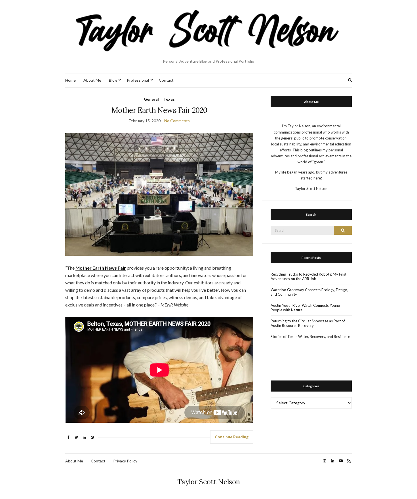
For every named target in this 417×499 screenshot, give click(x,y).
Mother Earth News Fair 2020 (159, 110)
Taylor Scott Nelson (208, 481)
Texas (169, 99)
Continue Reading (231, 436)
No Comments (177, 120)
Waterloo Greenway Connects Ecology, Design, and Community (309, 292)
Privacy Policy (125, 460)
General (151, 99)
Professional (138, 80)
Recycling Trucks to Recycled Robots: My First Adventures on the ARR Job (308, 276)
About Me (92, 80)
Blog (113, 80)
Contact (166, 80)
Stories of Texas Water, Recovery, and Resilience (310, 336)
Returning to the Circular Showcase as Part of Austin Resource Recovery (308, 323)
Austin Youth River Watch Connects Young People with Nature (305, 307)
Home (70, 80)
